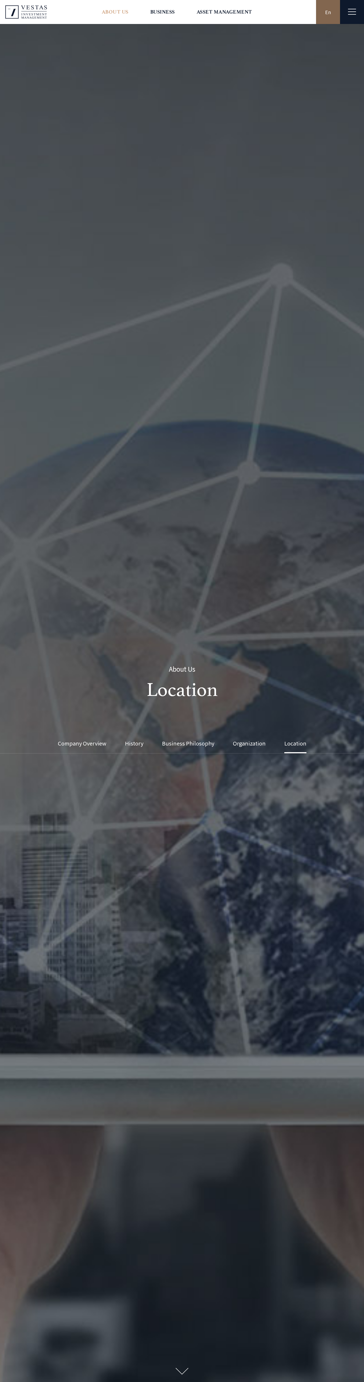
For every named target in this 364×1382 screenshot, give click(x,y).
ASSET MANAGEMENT (224, 12)
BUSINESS (162, 12)
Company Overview (82, 743)
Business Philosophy (188, 743)
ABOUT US (115, 12)
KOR (328, 12)
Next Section (182, 1371)
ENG (304, 12)
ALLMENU (352, 12)
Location (295, 743)
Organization (249, 743)
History (134, 743)
